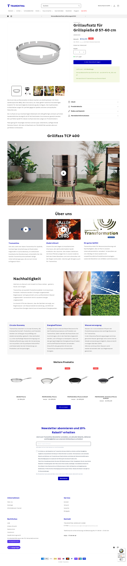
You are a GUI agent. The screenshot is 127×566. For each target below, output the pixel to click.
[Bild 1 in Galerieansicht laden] (17, 91)
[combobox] (61, 6)
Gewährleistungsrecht (14, 535)
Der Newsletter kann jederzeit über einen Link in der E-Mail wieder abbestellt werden (59, 473)
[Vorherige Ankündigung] (42, 16)
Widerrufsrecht (12, 526)
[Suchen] (79, 6)
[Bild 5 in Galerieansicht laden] (60, 91)
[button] (11, 11)
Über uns (10, 502)
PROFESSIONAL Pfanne (49, 397)
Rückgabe (67, 511)
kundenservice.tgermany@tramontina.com (83, 525)
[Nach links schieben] (9, 91)
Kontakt (66, 502)
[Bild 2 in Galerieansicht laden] (27, 91)
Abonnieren (63, 478)
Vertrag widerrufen (14, 541)
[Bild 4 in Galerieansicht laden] (49, 91)
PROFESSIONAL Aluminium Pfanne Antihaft (106, 397)
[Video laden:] (63, 173)
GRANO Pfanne (21, 397)
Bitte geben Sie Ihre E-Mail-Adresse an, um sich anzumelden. (50, 447)
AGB (8, 523)
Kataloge (10, 505)
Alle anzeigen (63, 407)
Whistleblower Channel (14, 508)
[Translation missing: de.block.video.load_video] (26, 229)
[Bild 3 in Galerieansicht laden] (38, 91)
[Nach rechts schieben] (67, 91)
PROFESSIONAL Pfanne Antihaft (77, 397)
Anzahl (75, 48)
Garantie (66, 508)
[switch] (121, 559)
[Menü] (124, 549)
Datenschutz (11, 529)
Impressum (10, 532)
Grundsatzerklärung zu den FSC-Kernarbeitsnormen (22, 538)
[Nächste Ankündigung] (85, 16)
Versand (81, 42)
